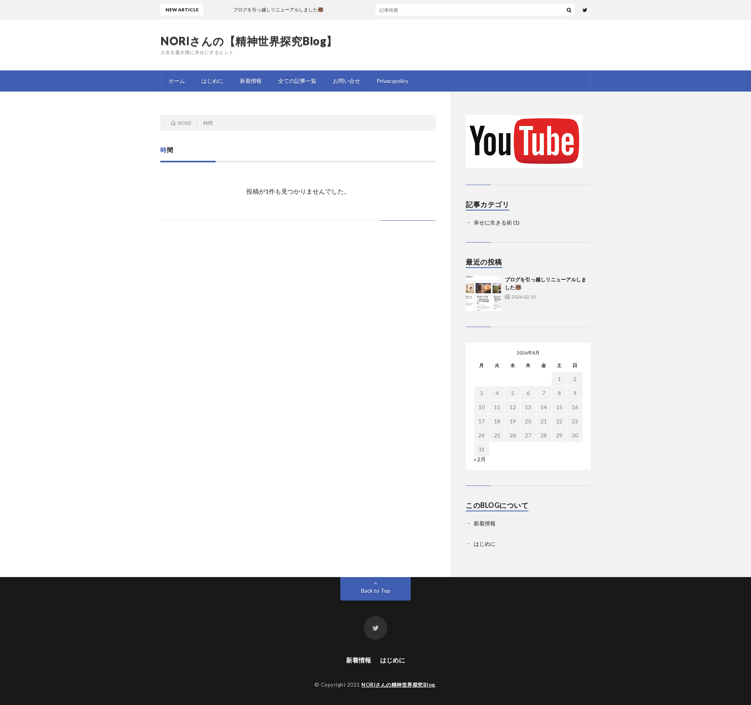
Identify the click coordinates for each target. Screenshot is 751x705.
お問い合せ (346, 80)
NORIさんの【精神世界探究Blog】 (249, 40)
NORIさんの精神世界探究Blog (398, 685)
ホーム (177, 80)
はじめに (212, 80)
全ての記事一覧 (297, 80)
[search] (569, 10)
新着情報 (251, 80)
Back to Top (375, 590)
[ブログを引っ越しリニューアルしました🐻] (483, 293)
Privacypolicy (392, 80)
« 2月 (480, 459)
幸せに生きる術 (493, 222)
